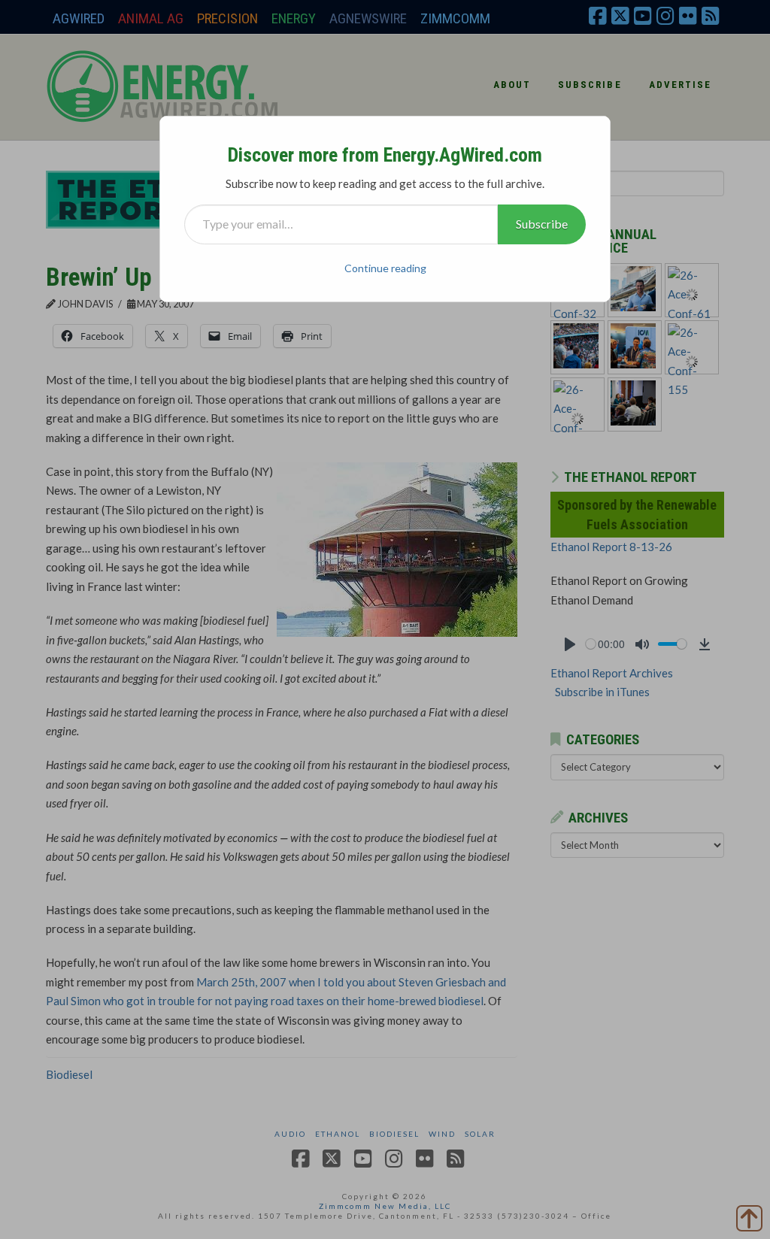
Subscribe (542, 224)
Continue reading (385, 268)
